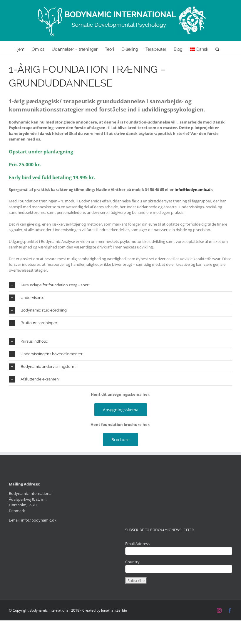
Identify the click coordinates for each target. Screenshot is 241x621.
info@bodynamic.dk (194, 189)
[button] (217, 48)
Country (132, 561)
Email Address (137, 543)
